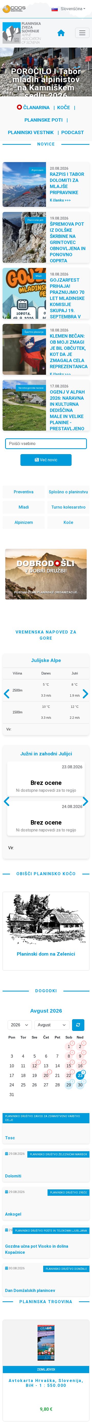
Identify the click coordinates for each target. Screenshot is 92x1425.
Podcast (72, 132)
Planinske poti (44, 120)
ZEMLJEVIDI (46, 1374)
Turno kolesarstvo (68, 507)
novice (46, 144)
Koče (63, 107)
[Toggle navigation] (82, 33)
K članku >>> (60, 200)
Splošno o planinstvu (68, 492)
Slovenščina (71, 8)
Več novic (48, 459)
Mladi (24, 507)
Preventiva (23, 492)
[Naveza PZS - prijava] (17, 9)
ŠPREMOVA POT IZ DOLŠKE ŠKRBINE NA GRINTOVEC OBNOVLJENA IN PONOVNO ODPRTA (68, 242)
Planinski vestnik (31, 132)
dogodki (46, 995)
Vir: (9, 731)
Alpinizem (24, 522)
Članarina (36, 107)
